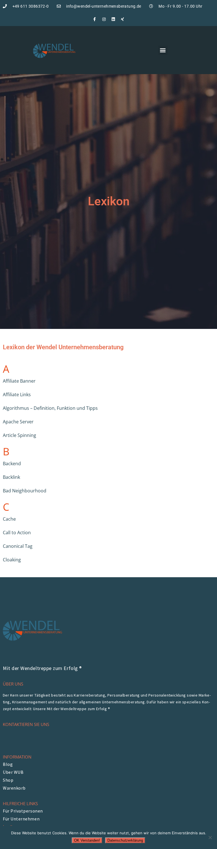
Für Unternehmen (21, 819)
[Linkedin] (113, 19)
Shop (8, 780)
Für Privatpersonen (23, 811)
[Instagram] (104, 19)
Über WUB (13, 772)
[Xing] (123, 19)
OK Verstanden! (87, 840)
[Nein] (210, 837)
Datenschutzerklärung (125, 840)
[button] (163, 50)
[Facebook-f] (95, 19)
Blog (8, 764)
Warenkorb (14, 788)
